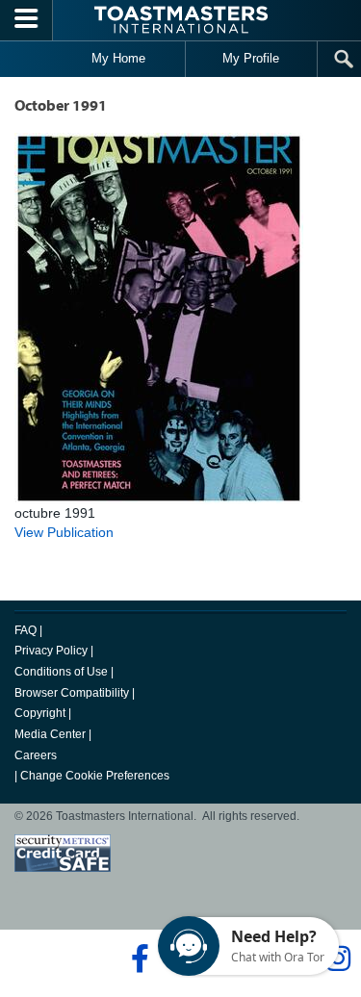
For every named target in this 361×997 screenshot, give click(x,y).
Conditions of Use (61, 671)
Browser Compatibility (71, 693)
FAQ (25, 630)
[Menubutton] (26, 20)
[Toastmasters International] (181, 20)
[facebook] (137, 958)
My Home (118, 58)
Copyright (39, 713)
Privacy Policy (51, 650)
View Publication (64, 532)
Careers (35, 755)
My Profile (250, 58)
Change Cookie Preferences (94, 775)
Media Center (50, 734)
